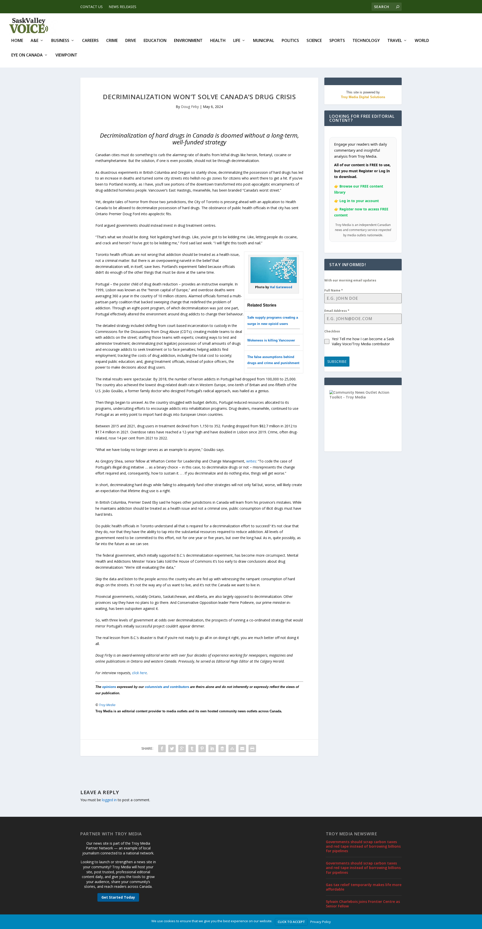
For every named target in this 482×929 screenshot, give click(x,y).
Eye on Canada (27, 55)
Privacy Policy (320, 921)
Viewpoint (66, 55)
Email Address (336, 311)
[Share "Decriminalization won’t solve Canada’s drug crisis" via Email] (242, 748)
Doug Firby (190, 106)
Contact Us (91, 6)
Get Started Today (118, 897)
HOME (17, 40)
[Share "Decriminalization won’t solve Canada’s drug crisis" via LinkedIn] (212, 748)
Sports (337, 40)
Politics (290, 40)
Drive (130, 40)
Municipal (263, 40)
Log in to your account (359, 200)
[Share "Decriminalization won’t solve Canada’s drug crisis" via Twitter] (172, 748)
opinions (109, 687)
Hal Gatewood (281, 287)
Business (60, 40)
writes (251, 461)
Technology (366, 40)
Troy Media (107, 705)
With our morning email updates (350, 280)
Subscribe (336, 361)
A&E (34, 40)
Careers (90, 40)
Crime (112, 40)
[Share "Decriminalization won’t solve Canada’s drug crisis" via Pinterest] (202, 748)
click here (139, 672)
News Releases (122, 6)
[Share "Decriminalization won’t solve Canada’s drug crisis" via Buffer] (222, 748)
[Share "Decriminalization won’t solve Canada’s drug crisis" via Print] (252, 748)
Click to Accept (291, 921)
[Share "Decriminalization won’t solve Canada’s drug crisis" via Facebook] (162, 748)
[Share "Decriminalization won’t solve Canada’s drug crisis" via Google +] (182, 748)
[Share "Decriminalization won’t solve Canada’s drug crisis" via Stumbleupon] (232, 748)
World (422, 40)
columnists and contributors (167, 687)
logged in (109, 799)
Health (218, 40)
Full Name (333, 290)
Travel (394, 40)
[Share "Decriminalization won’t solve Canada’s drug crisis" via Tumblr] (192, 748)
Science (314, 40)
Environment (188, 40)
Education (155, 40)
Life (236, 40)
